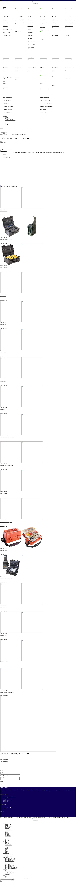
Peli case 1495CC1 (3, 352)
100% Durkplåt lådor (69, 26)
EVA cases (7, 839)
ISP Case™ (30, 29)
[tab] (39, 154)
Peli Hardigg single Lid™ (8, 29)
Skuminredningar (6, 87)
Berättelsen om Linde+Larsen (10, 120)
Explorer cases (7, 827)
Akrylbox (41, 39)
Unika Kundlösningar (44, 109)
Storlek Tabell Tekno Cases (9, 861)
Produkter (4, 7)
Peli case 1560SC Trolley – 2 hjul (6, 267)
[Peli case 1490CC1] (32, 321)
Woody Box (7, 831)
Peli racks (50, 152)
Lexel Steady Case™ (32, 41)
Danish (6, 123)
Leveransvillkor (7, 121)
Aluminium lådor (68, 16)
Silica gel (16, 79)
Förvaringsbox (38, 152)
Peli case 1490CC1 (3, 324)
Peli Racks (27, 152)
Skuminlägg (7, 843)
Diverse (16, 77)
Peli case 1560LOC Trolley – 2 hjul (6, 578)
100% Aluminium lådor (69, 23)
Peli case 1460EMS (3, 550)
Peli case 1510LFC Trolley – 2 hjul (6, 522)
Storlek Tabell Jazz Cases (9, 860)
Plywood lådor (43, 16)
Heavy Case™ (30, 23)
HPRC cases (7, 828)
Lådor (6, 852)
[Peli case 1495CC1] (32, 349)
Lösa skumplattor (43, 112)
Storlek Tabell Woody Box (9, 866)
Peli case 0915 (3, 409)
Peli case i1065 (3, 296)
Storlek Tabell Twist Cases (9, 863)
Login (4, 133)
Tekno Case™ (30, 19)
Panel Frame (55, 67)
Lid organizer (7, 846)
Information (5, 116)
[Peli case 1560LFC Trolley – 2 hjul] (32, 236)
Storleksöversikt (5, 115)
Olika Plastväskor (31, 16)
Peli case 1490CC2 (3, 211)
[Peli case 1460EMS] (32, 547)
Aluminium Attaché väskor (70, 19)
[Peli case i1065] (32, 293)
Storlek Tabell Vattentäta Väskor (10, 858)
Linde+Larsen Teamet (9, 119)
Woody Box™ (42, 19)
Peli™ (4, 81)
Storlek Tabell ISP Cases (9, 862)
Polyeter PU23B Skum (7, 112)
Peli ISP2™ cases (6, 32)
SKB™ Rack (7, 834)
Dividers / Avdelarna (8, 844)
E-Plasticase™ (30, 32)
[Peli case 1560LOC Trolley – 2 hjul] (32, 575)
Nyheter (6, 117)
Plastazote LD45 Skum (7, 109)
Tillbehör (4, 154)
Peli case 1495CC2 (3, 493)
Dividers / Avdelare (32, 67)
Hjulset (41, 83)
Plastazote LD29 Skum (7, 100)
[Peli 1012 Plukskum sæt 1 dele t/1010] (32, 434)
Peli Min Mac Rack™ (21, 152)
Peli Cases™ (7, 825)
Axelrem (6, 851)
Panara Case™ (31, 47)
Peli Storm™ (5, 19)
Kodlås (53, 85)
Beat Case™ (30, 38)
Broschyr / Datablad (6, 157)
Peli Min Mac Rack (44, 152)
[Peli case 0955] (32, 378)
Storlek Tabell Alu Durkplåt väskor (11, 868)
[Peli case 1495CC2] (32, 490)
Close (1, 881)
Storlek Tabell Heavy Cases (10, 859)
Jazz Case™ (30, 26)
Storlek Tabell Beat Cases (9, 864)
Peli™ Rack (7, 833)
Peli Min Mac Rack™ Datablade (11, 186)
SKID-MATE (7, 848)
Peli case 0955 (3, 381)
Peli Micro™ (5, 26)
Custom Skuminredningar (45, 100)
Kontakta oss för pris (4, 435)
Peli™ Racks (55, 19)
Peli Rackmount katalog (11, 185)
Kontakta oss (7, 118)
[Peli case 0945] (32, 660)
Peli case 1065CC (3, 607)
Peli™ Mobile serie (8, 836)
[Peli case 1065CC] (32, 604)
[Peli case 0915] (32, 406)
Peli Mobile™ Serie (6, 35)
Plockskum (5, 67)
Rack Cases (55, 16)
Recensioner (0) (5, 156)
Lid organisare (18, 67)
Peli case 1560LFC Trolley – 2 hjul (6, 239)
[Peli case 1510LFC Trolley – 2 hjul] (32, 519)
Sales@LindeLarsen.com (12, 0)
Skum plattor (7, 840)
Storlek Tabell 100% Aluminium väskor (11, 867)
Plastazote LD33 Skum (7, 103)
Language (4, 875)
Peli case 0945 (3, 663)
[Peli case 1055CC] (32, 632)
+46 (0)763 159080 (3, 0)
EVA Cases (67, 35)
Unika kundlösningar (8, 856)
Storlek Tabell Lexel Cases (9, 865)
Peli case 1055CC (3, 635)
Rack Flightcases (55, 26)
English (6, 124)
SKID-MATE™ (68, 78)
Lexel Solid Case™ (31, 44)
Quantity (1, 149)
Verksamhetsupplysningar (9, 873)
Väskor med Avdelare (69, 67)
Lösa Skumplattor (7, 97)
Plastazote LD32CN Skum (8, 106)
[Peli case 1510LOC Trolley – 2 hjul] (32, 462)
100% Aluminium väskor (9, 830)
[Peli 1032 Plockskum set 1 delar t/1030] (32, 689)
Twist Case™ (30, 35)
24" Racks (15, 152)
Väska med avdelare (8, 845)
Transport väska (55, 152)
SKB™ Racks (55, 23)
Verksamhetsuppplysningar (7, 807)
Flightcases (42, 30)
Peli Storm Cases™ (8, 826)
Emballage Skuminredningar (45, 103)
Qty (4, 149)
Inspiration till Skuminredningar (46, 106)
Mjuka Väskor (30, 57)
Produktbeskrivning (6, 155)
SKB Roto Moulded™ (19, 19)
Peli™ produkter (6, 16)
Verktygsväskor (18, 31)
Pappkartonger (55, 35)
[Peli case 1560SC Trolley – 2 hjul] (32, 264)
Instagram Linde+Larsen (9, 854)
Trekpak (42, 67)
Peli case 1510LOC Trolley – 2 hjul (6, 465)
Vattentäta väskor (19, 16)
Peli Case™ (5, 23)
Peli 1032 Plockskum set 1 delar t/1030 (7, 692)
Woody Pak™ (42, 27)
